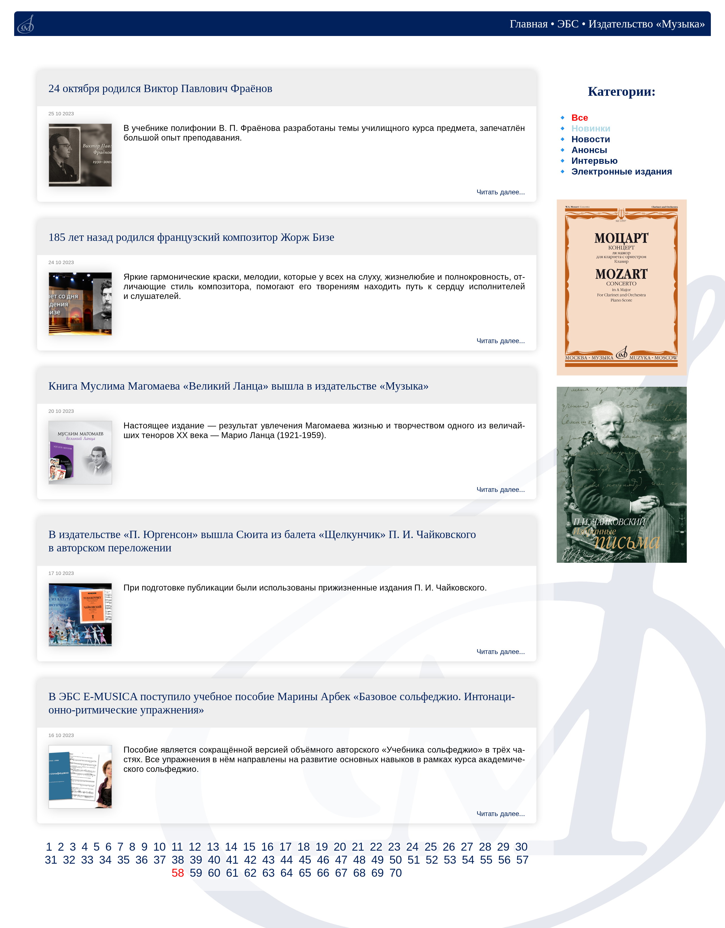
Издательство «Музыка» (646, 23)
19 (321, 846)
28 (485, 846)
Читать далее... (501, 192)
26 (449, 846)
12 (195, 846)
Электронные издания (622, 171)
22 (376, 846)
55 (486, 859)
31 (51, 859)
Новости (591, 139)
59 (196, 873)
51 (414, 859)
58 (178, 873)
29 (503, 846)
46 (323, 859)
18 (303, 846)
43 (268, 859)
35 (123, 859)
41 (232, 859)
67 (341, 873)
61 (232, 873)
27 (467, 846)
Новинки (591, 128)
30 (521, 846)
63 (268, 873)
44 (286, 859)
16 (267, 846)
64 (286, 873)
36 (141, 859)
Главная (529, 23)
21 (358, 846)
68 (359, 873)
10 (159, 846)
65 (305, 873)
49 (377, 859)
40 (214, 859)
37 (159, 859)
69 (377, 873)
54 (468, 859)
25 (431, 846)
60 (214, 873)
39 (196, 859)
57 (522, 859)
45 (305, 859)
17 (285, 846)
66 (323, 873)
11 (177, 846)
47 (341, 859)
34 (105, 859)
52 (432, 859)
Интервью (595, 161)
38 (178, 859)
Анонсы (589, 150)
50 (395, 859)
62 (250, 873)
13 (213, 846)
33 (87, 859)
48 (359, 859)
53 (450, 859)
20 (340, 846)
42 (250, 859)
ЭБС (568, 23)
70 (395, 873)
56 (504, 859)
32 (69, 859)
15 (249, 846)
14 (231, 846)
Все (580, 117)
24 (412, 846)
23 (394, 846)
